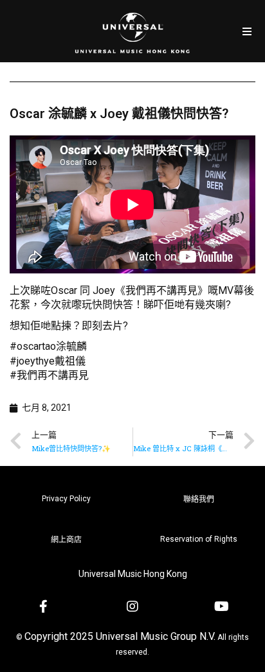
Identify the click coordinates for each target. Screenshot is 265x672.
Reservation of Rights (198, 539)
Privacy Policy (66, 498)
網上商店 (66, 539)
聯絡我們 (198, 499)
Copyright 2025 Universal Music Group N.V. (119, 636)
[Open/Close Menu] (247, 31)
